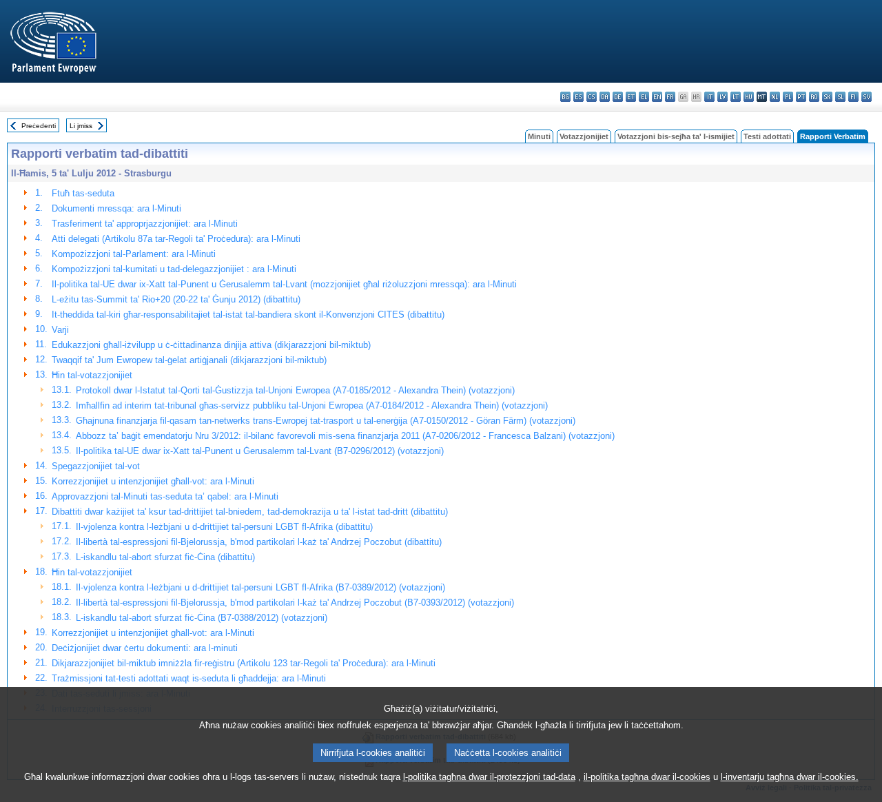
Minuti (539, 136)
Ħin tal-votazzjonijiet (92, 375)
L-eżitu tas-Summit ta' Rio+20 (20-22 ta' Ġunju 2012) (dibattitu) (176, 299)
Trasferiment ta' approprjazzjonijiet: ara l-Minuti (145, 223)
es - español (578, 97)
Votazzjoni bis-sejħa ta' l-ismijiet (676, 136)
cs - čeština (591, 97)
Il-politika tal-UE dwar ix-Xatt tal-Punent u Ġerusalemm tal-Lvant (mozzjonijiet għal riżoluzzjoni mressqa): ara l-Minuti (284, 284)
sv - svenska (866, 97)
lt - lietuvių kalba (735, 97)
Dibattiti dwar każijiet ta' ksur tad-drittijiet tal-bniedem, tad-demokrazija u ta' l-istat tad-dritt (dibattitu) (250, 511)
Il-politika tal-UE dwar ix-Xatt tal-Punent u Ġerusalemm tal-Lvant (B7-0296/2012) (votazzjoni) (260, 451)
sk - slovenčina (827, 97)
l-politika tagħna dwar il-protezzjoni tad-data (489, 777)
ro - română (814, 97)
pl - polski (788, 97)
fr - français (670, 97)
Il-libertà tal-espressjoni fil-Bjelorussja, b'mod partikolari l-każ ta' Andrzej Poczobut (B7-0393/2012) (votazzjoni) (295, 602)
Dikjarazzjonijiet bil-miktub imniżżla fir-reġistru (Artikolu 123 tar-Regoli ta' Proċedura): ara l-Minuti (243, 663)
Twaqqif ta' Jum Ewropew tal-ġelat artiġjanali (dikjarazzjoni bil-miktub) (189, 360)
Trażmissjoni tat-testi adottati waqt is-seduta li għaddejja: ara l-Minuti (189, 678)
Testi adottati (767, 136)
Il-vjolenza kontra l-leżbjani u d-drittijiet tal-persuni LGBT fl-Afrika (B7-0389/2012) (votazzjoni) (260, 587)
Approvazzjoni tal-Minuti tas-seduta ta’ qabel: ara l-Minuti (165, 496)
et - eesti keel (631, 97)
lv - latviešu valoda (722, 97)
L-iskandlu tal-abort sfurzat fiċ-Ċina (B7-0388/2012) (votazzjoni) (201, 618)
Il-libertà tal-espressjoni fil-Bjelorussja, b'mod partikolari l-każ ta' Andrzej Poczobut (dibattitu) (259, 542)
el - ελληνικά (644, 97)
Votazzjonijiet (584, 136)
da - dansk (604, 97)
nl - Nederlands (775, 97)
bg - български (565, 97)
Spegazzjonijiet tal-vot (96, 466)
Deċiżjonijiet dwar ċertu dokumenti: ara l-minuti (145, 648)
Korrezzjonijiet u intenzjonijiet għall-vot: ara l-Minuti (153, 481)
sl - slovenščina (840, 97)
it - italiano (709, 97)
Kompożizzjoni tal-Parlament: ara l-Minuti (134, 254)
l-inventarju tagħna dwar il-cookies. (790, 777)
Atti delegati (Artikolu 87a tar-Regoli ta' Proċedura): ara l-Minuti (176, 239)
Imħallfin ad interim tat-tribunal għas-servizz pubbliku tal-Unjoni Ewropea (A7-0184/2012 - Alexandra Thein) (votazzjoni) (312, 405)
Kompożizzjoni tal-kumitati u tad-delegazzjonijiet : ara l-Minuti (174, 269)
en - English (657, 97)
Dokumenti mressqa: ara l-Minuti (116, 208)
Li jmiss (81, 126)
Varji (60, 330)
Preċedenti (38, 126)
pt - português (801, 97)
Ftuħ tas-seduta (83, 193)
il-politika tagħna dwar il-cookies (647, 777)
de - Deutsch (618, 97)
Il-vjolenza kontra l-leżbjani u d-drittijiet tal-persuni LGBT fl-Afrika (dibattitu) (224, 527)
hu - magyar (748, 97)
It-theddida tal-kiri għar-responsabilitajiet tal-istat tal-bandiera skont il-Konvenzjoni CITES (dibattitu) (248, 314)
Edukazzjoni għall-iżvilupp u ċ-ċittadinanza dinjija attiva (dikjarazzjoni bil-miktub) (211, 345)
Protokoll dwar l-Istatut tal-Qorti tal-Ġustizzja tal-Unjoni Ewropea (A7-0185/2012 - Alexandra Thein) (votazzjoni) (295, 390)
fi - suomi (853, 97)
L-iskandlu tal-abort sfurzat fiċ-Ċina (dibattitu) (165, 557)
